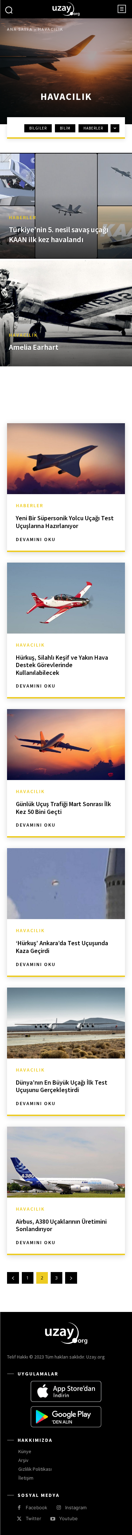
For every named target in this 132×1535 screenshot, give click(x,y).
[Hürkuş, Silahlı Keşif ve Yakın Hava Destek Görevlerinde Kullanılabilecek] (66, 598)
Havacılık (23, 335)
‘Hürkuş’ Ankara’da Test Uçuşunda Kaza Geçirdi (62, 947)
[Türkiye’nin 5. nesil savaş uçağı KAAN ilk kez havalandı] (66, 206)
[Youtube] (52, 1519)
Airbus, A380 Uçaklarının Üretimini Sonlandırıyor (61, 1225)
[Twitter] (19, 1519)
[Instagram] (58, 1507)
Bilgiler (38, 128)
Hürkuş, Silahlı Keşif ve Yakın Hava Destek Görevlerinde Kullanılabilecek (62, 665)
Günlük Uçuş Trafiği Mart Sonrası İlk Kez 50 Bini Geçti (63, 808)
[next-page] (71, 1278)
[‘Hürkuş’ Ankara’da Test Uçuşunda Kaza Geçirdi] (66, 883)
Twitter (33, 1518)
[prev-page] (13, 1278)
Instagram (76, 1507)
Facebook (36, 1507)
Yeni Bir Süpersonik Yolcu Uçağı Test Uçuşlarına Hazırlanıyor (65, 522)
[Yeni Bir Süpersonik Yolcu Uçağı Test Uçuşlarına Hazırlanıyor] (66, 458)
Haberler (93, 128)
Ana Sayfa (20, 29)
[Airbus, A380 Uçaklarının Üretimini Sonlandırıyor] (66, 1162)
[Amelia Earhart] (66, 313)
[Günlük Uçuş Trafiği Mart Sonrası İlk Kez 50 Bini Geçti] (66, 744)
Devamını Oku (36, 539)
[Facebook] (19, 1507)
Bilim (65, 128)
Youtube (68, 1518)
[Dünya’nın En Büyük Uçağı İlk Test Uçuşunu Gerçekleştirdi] (66, 1023)
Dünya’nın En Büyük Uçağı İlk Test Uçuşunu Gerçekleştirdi (61, 1086)
